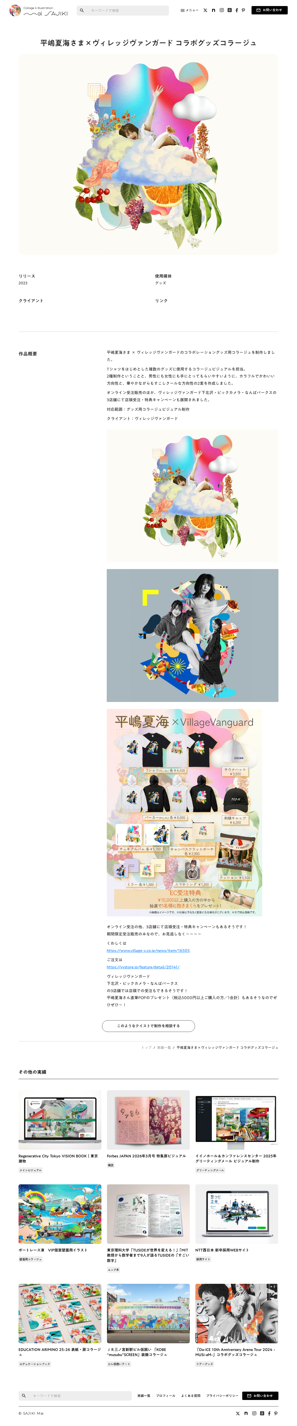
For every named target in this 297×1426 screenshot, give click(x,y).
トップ (146, 1047)
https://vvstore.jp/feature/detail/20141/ (143, 967)
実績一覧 (164, 1047)
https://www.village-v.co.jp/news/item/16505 (148, 951)
